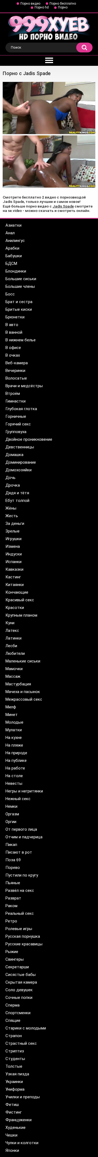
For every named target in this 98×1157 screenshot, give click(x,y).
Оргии (10, 821)
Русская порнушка (22, 936)
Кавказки (14, 569)
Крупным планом (21, 615)
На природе (16, 752)
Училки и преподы (22, 1096)
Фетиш (12, 1104)
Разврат (13, 898)
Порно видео (30, 3)
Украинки (14, 1081)
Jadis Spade (63, 206)
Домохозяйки (18, 469)
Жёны (10, 508)
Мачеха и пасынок (22, 691)
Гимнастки (15, 401)
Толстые (13, 1066)
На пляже (14, 745)
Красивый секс (19, 599)
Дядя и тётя (17, 492)
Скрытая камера (21, 982)
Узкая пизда (17, 1074)
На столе (14, 775)
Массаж (12, 676)
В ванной (13, 332)
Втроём (12, 393)
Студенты (15, 1058)
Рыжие (11, 951)
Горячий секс (18, 424)
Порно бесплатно (63, 3)
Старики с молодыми (25, 1028)
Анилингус (15, 240)
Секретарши (17, 966)
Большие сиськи (20, 278)
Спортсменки (17, 1012)
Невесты (13, 783)
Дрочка (12, 485)
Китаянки (14, 584)
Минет (11, 714)
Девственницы (19, 447)
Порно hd (42, 7)
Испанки (13, 561)
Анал (10, 232)
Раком (11, 905)
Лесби (11, 645)
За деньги (14, 523)
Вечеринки (15, 370)
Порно (63, 7)
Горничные (15, 416)
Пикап (11, 844)
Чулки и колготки (21, 1142)
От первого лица (21, 829)
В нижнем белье (20, 340)
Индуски (13, 554)
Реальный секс (19, 913)
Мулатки (13, 729)
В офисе (13, 347)
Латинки (13, 638)
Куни (9, 622)
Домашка (14, 454)
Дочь (10, 477)
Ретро (11, 921)
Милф (10, 707)
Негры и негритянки (24, 791)
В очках (12, 355)
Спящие (12, 1020)
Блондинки (15, 271)
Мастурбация (18, 684)
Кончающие (16, 592)
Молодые (14, 722)
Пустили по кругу (21, 875)
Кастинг (13, 577)
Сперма (12, 1005)
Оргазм (12, 814)
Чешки (11, 1135)
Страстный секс (21, 1043)
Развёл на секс (19, 890)
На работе (15, 768)
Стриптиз (14, 1051)
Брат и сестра (18, 301)
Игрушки (13, 538)
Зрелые (12, 531)
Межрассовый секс (23, 699)
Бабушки (13, 255)
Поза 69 (13, 859)
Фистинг (13, 1112)
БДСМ (11, 263)
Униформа (14, 1089)
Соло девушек (19, 989)
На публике (16, 760)
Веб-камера (16, 362)
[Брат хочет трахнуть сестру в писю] (49, 108)
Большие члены (20, 286)
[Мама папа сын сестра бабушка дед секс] (49, 161)
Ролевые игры (18, 928)
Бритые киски (18, 309)
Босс (10, 294)
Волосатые (16, 378)
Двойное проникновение (28, 439)
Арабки (12, 248)
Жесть (11, 515)
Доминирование (20, 462)
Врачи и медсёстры (24, 385)
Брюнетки (14, 317)
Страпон (13, 1035)
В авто (11, 324)
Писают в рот (18, 852)
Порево (12, 867)
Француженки (18, 1119)
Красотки (14, 607)
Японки (12, 1150)
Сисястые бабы (20, 974)
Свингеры (14, 959)
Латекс (12, 630)
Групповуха (15, 431)
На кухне (13, 737)
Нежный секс (17, 798)
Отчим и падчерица (23, 837)
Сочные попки (18, 997)
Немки (11, 806)
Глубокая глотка (21, 408)
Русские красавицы (23, 944)
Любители (15, 653)
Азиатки (13, 225)
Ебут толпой (17, 500)
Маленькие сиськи (22, 661)
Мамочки (14, 668)
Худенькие (15, 1127)
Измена (12, 546)
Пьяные (12, 882)
